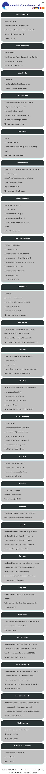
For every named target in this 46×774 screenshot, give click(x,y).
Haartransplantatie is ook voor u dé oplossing (19, 262)
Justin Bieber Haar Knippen (13, 182)
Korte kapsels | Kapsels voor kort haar (16, 549)
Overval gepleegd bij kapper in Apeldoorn (18, 518)
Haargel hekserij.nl (10, 361)
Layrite (6, 227)
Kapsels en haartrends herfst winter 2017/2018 (20, 653)
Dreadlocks (8, 80)
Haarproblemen (9, 423)
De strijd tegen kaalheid (12, 490)
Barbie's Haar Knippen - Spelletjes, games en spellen (21, 170)
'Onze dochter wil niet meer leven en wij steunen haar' (22, 622)
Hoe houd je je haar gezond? (13, 111)
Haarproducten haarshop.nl (13, 214)
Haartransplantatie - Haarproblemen (16, 254)
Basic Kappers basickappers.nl (14, 753)
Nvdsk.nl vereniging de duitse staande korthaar (20, 576)
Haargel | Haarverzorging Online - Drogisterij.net (20, 369)
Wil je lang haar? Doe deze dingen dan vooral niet (20, 603)
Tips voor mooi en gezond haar (14, 124)
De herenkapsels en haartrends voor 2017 (18, 707)
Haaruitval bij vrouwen (11, 307)
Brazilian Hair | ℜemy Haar (13, 66)
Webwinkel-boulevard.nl (19, 770)
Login (6, 151)
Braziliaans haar (9, 53)
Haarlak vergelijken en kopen (14, 396)
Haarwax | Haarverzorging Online (15, 472)
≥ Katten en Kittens (10, 607)
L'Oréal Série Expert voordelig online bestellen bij (20, 147)
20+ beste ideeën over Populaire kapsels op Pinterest (21, 703)
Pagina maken (33, 770)
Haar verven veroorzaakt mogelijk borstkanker (19, 329)
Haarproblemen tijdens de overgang (16, 432)
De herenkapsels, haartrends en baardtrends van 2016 (22, 711)
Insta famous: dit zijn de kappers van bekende (19, 30)
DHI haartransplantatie (12, 245)
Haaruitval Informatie (11, 279)
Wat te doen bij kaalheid (12, 499)
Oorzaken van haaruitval (12, 311)
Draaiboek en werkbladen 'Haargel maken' (18, 356)
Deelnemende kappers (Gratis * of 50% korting (19, 513)
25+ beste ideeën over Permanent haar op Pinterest (21, 671)
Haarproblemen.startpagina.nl (14, 445)
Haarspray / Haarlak (11, 405)
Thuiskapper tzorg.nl (11, 734)
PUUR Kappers (9, 761)
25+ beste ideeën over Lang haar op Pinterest (19, 594)
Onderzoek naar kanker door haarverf (16, 334)
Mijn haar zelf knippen (11, 187)
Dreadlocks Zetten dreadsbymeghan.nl (17, 84)
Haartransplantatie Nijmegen (14, 271)
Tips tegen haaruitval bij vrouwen (15, 315)
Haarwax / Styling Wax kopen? (14, 463)
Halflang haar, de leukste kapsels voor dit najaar (20, 649)
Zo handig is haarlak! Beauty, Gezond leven (18, 409)
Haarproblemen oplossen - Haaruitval (16, 428)
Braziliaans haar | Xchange (13, 61)
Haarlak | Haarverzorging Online (15, 401)
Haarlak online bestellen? (12, 392)
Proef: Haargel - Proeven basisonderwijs (17, 374)
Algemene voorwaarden (22, 773)
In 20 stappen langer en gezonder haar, (17, 115)
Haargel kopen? (9, 365)
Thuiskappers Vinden (11, 738)
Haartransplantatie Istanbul (13, 267)
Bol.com (7, 138)
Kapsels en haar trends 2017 (13, 716)
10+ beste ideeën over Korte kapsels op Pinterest (20, 532)
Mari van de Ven (9, 38)
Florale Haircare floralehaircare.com (16, 26)
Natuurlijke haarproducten (13, 231)
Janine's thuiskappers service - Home (16, 730)
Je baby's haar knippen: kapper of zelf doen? (18, 178)
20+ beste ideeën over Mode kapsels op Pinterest (20, 644)
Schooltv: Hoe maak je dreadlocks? (15, 88)
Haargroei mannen (10, 630)
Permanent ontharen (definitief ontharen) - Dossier (21, 684)
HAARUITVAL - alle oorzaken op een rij (17, 302)
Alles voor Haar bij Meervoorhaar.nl (16, 626)
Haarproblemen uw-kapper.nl (14, 436)
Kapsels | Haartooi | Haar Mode (15, 657)
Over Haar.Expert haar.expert (14, 155)
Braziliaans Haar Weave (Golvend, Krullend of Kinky (21, 57)
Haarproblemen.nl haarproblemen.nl (16, 441)
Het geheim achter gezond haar (15, 107)
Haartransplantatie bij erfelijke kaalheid (17, 258)
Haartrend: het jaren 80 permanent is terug (18, 676)
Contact (34, 773)
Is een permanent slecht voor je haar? (16, 680)
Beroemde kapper (10, 21)
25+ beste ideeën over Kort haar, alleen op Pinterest (21, 563)
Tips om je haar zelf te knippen (14, 191)
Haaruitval (7, 294)
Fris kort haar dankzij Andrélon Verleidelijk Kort (19, 567)
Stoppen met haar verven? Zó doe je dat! (17, 338)
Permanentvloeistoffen (12, 689)
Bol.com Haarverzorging (12, 205)
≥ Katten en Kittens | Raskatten (14, 580)
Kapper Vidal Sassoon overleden (14, 34)
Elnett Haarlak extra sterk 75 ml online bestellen (20, 388)
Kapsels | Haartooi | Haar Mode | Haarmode (19, 545)
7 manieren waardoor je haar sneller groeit (18, 103)
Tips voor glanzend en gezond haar (15, 120)
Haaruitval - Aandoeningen (13, 298)
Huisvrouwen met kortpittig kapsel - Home (18, 540)
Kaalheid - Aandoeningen (12, 495)
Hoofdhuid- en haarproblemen (14, 449)
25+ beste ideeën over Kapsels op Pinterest (18, 536)
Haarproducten (9, 209)
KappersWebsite (9, 757)
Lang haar (7, 599)
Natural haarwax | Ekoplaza (13, 476)
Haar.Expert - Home (11, 142)
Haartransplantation (11, 275)
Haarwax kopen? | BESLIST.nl (14, 468)
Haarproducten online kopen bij (14, 218)
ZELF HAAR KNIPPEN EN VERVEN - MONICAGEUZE (21, 342)
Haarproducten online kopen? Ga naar (17, 222)
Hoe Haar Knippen (10, 174)
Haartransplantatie (10, 250)
